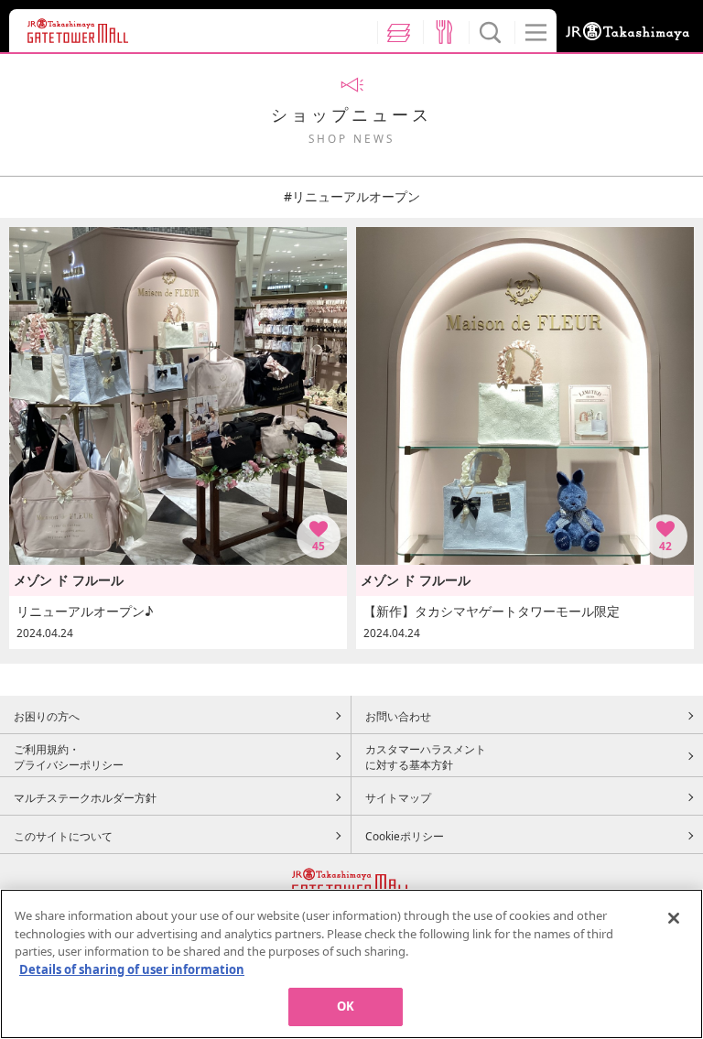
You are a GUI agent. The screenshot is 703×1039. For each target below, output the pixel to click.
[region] (351, 964)
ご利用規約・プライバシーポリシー (69, 757)
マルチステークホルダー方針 (85, 797)
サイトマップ (398, 797)
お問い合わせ (398, 716)
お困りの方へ (47, 716)
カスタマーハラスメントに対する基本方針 (425, 757)
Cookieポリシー (404, 835)
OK (345, 1006)
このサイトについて (63, 835)
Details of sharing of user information (131, 969)
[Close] (674, 918)
